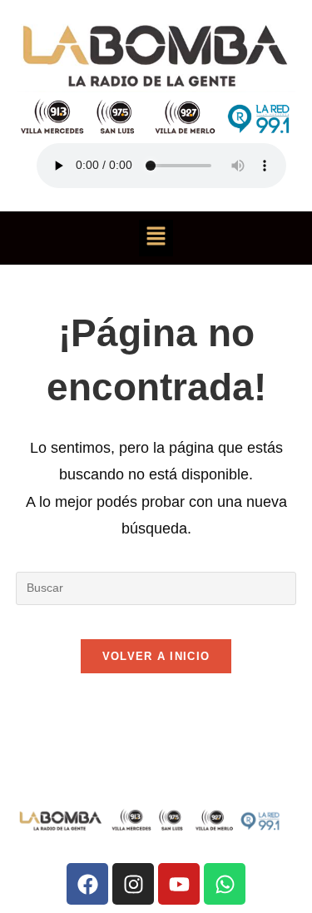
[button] (155, 238)
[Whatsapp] (224, 884)
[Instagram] (133, 884)
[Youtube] (179, 884)
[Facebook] (87, 884)
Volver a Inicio (156, 656)
